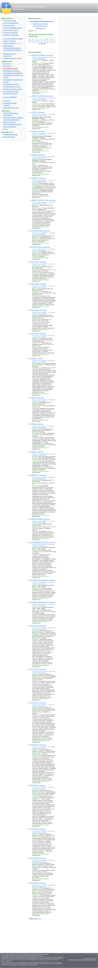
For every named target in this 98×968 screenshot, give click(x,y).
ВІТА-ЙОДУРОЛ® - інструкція (39, 231)
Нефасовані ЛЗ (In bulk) (11, 108)
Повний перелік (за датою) (12, 58)
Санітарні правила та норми (13, 38)
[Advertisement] (46, 935)
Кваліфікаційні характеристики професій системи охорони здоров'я (12, 48)
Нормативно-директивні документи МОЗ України (82, 959)
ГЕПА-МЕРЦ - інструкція (38, 262)
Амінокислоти (40, 28)
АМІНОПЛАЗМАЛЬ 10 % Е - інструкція (42, 200)
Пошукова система (9, 21)
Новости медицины (9, 127)
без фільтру (42, 43)
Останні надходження (10, 30)
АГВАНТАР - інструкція (37, 178)
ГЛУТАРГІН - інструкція (38, 626)
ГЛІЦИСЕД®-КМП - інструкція (40, 519)
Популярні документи (10, 32)
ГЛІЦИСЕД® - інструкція (38, 475)
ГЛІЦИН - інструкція (36, 358)
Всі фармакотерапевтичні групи (41, 21)
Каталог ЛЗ (7, 66)
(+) (11, 63)
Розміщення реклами (10, 134)
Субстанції (7, 101)
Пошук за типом (8, 25)
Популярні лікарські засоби (12, 89)
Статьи (5, 129)
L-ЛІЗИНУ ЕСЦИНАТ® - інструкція (41, 55)
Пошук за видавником (10, 23)
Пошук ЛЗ (6, 64)
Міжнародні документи (11, 35)
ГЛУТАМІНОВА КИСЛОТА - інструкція (42, 542)
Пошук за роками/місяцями (12, 28)
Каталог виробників (9, 97)
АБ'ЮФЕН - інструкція (37, 112)
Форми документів (9, 41)
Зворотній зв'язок (9, 137)
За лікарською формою (11, 84)
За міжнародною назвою (11, 87)
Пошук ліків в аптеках (10, 68)
